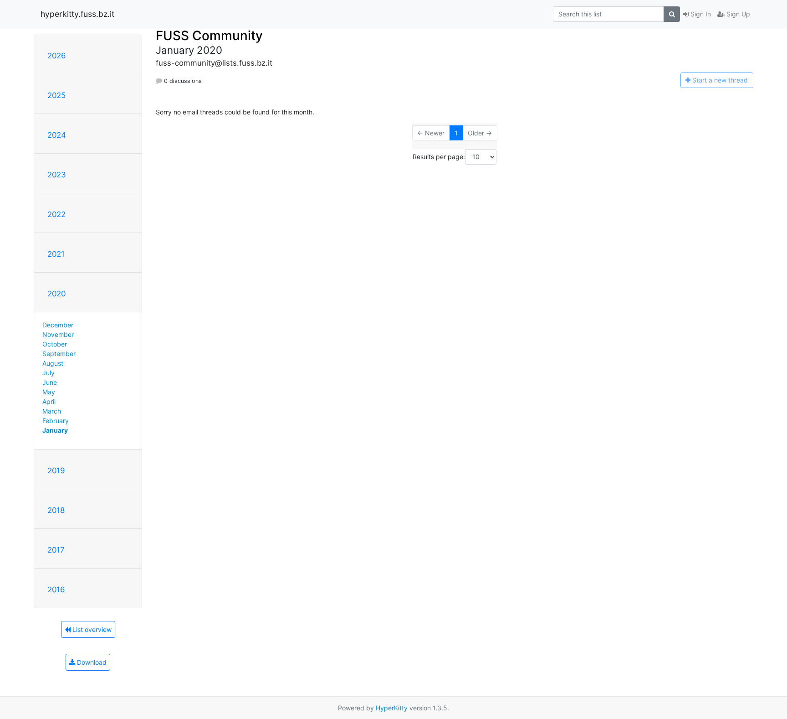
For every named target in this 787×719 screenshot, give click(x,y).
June (49, 382)
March (51, 411)
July (48, 373)
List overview (91, 629)
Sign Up (737, 14)
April (49, 401)
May (48, 392)
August (52, 363)
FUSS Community (209, 35)
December (57, 325)
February (55, 420)
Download (91, 662)
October (54, 344)
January (55, 430)
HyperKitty (392, 708)
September (59, 353)
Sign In (700, 14)
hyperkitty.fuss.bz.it (77, 14)
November (58, 334)
